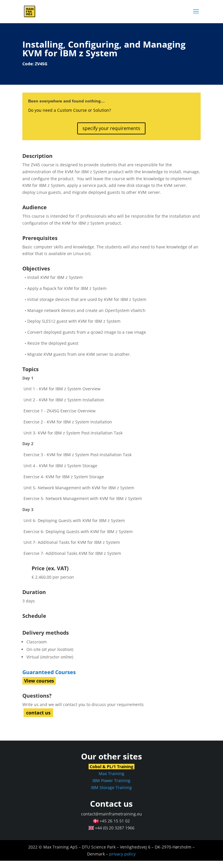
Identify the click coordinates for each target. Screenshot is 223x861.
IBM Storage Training (111, 787)
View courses (39, 681)
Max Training (111, 773)
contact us (38, 713)
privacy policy (122, 854)
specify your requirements (111, 128)
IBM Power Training (111, 780)
